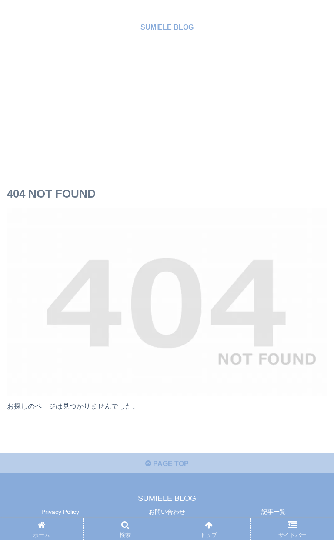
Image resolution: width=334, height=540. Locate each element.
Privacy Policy (60, 511)
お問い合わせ (167, 511)
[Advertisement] (167, 113)
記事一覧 (273, 511)
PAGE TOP (170, 463)
